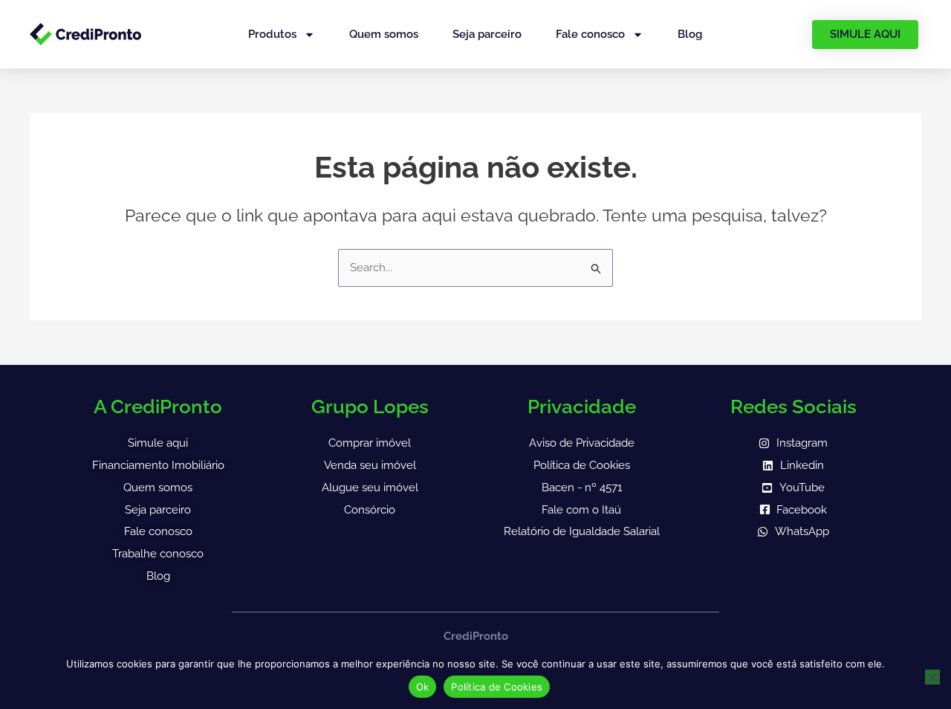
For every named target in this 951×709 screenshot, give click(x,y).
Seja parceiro (487, 34)
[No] (932, 677)
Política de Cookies (496, 687)
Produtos (272, 34)
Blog (690, 34)
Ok (422, 687)
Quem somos (383, 34)
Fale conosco (590, 34)
